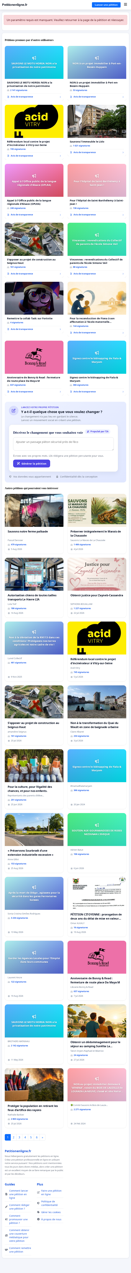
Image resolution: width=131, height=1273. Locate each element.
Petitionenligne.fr (14, 4)
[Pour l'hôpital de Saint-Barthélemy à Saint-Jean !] (97, 191)
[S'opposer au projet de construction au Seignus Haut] (34, 250)
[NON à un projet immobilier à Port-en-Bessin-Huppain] (97, 73)
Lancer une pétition (106, 4)
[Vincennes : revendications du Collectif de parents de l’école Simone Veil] (97, 250)
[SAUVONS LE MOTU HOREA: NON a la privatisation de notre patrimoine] (34, 73)
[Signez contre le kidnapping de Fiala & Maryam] (97, 368)
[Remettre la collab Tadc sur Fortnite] (34, 307)
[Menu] (125, 4)
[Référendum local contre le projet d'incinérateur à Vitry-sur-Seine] (34, 132)
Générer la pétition (33, 463)
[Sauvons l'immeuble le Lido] (97, 130)
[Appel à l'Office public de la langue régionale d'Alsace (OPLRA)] (34, 191)
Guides (10, 1184)
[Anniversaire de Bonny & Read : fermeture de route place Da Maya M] (34, 368)
